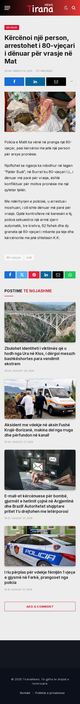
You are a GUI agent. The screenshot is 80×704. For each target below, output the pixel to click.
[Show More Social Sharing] (71, 81)
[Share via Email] (56, 81)
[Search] (73, 8)
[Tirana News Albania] (40, 8)
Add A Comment (40, 606)
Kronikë (11, 27)
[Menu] (7, 8)
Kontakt (25, 693)
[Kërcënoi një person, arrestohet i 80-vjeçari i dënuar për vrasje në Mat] (40, 112)
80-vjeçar (14, 257)
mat (29, 257)
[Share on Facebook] (14, 81)
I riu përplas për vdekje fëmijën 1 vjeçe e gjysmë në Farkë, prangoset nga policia (39, 577)
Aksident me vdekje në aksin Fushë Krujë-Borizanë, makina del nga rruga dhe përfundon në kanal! (38, 430)
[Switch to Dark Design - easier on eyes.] (66, 8)
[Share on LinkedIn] (35, 81)
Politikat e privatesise (50, 693)
